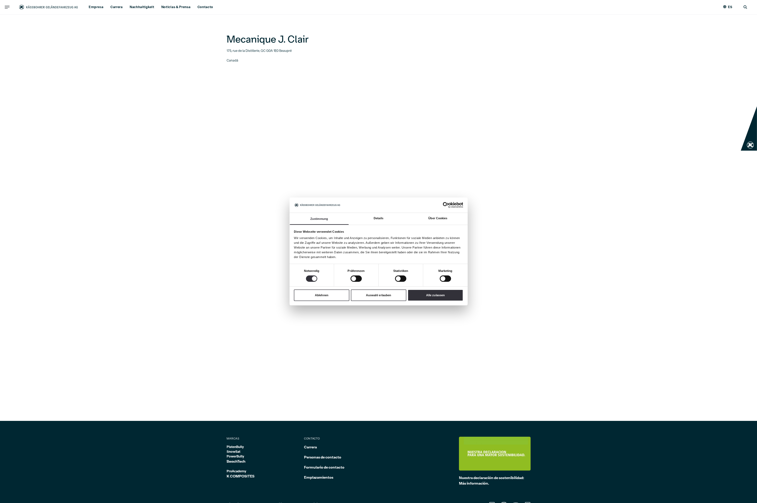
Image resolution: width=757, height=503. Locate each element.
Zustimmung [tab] (319, 218)
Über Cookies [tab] (437, 218)
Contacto (205, 7)
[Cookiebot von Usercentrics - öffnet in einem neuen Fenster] (445, 205)
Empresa (96, 7)
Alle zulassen (435, 295)
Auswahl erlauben (378, 295)
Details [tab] (378, 218)
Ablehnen (321, 295)
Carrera (116, 7)
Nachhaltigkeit (142, 7)
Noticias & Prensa (176, 7)
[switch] (356, 278)
